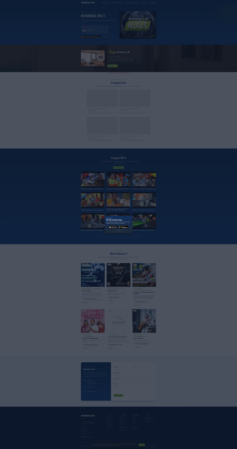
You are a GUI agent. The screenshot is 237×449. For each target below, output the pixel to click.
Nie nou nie (118, 230)
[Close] (131, 217)
